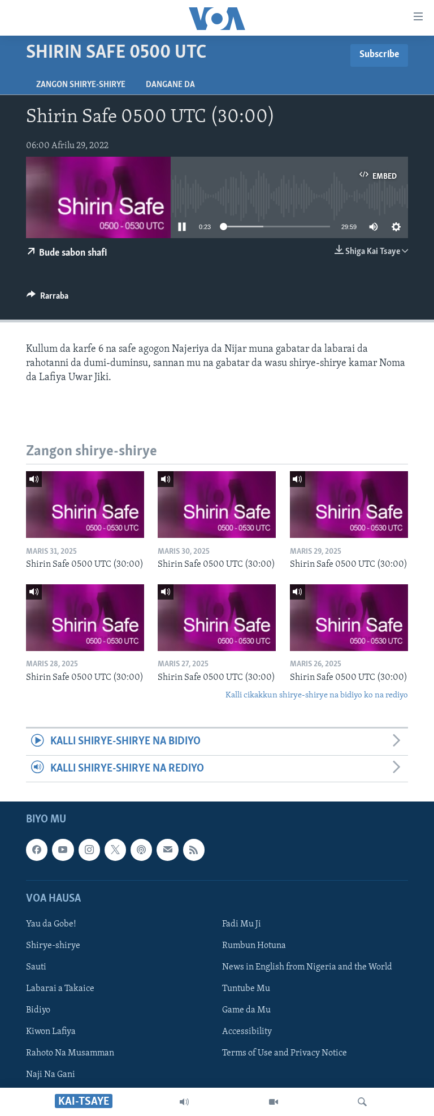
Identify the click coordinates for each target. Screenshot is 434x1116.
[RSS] (194, 849)
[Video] (273, 1102)
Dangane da (170, 84)
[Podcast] (141, 849)
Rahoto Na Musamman (70, 1053)
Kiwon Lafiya (51, 1031)
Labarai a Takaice (60, 988)
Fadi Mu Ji (241, 924)
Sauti (36, 967)
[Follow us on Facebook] (36, 849)
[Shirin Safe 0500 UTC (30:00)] (85, 504)
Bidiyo (38, 1010)
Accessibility (247, 1031)
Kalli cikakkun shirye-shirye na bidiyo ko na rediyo (316, 695)
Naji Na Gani (50, 1074)
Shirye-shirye (53, 945)
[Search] (362, 1102)
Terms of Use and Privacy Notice (284, 1053)
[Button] (47, 298)
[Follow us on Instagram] (89, 849)
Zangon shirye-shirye (80, 84)
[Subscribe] (167, 849)
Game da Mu (246, 1010)
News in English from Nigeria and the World (307, 967)
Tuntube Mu (246, 988)
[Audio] (184, 1102)
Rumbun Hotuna (254, 945)
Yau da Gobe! (51, 924)
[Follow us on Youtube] (62, 849)
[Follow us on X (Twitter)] (115, 849)
